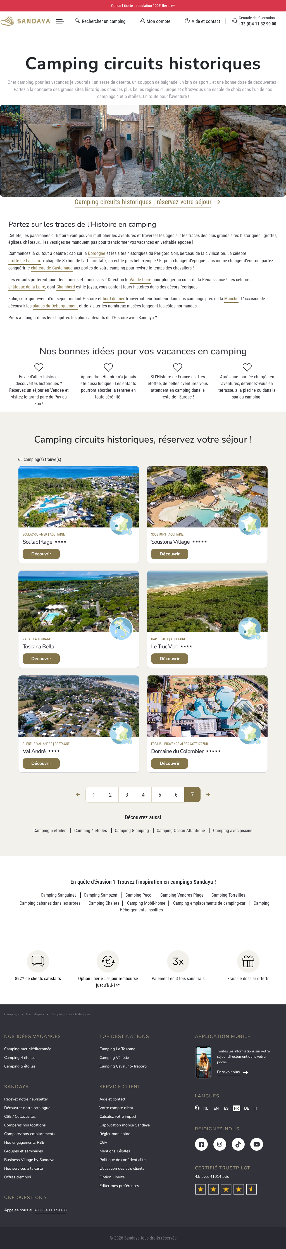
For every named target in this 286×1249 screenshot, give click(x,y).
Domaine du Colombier (177, 751)
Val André (34, 751)
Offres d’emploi (17, 1177)
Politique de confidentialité (122, 1159)
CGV (103, 1142)
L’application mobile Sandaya (124, 1125)
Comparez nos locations (25, 1125)
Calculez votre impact (117, 1116)
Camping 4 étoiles (19, 1057)
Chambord (65, 287)
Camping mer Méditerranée (27, 1049)
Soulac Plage (37, 542)
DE (246, 1108)
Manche (231, 298)
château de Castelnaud (52, 268)
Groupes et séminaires (23, 1151)
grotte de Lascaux (24, 260)
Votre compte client (116, 1108)
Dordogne (96, 253)
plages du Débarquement (55, 306)
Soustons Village (170, 542)
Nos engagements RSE (24, 1142)
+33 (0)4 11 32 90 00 (50, 1210)
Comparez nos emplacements (29, 1133)
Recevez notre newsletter (26, 1099)
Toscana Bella (38, 646)
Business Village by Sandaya (29, 1159)
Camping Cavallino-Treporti (123, 1066)
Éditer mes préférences (119, 1185)
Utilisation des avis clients (121, 1168)
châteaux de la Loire (26, 287)
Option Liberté (112, 1177)
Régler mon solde (114, 1133)
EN (216, 1108)
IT (256, 1108)
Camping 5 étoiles (19, 1066)
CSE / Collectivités (20, 1116)
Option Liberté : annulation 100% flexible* (143, 5)
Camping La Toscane (117, 1049)
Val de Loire (140, 279)
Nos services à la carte (23, 1168)
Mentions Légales (114, 1151)
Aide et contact (112, 1099)
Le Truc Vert (164, 646)
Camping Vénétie (114, 1057)
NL (205, 1108)
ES (226, 1108)
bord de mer (114, 298)
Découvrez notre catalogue (27, 1108)
